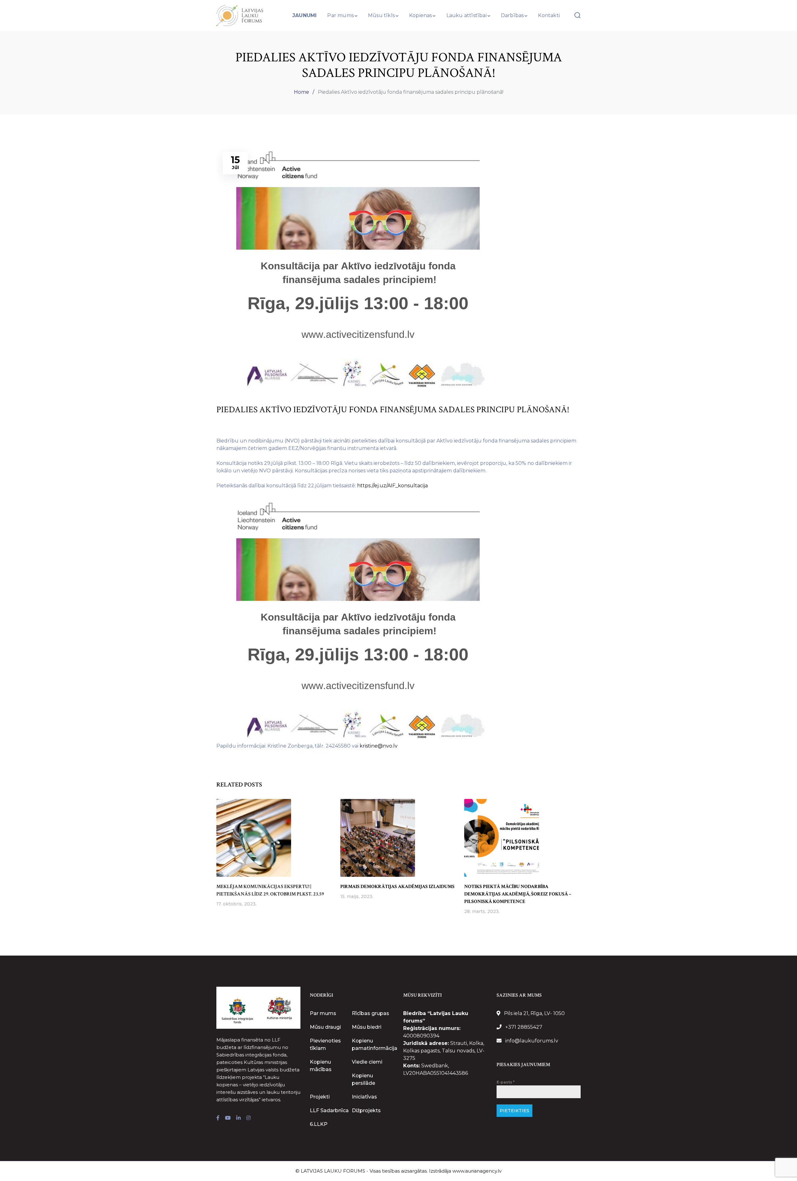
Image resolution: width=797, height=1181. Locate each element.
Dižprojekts (366, 1110)
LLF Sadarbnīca (329, 1110)
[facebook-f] (217, 1118)
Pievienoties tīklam (325, 1044)
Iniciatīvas (364, 1097)
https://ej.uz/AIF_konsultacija (392, 486)
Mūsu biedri (366, 1027)
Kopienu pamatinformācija (374, 1044)
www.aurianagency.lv (477, 1171)
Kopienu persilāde (363, 1079)
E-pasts (506, 1082)
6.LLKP (319, 1124)
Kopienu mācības (321, 1065)
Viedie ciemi (367, 1062)
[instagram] (248, 1118)
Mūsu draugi (325, 1027)
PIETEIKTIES (514, 1110)
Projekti (320, 1097)
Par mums (323, 1013)
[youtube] (228, 1118)
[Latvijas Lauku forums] (239, 15)
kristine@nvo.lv (379, 746)
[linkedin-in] (238, 1118)
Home (301, 92)
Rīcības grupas (370, 1013)
